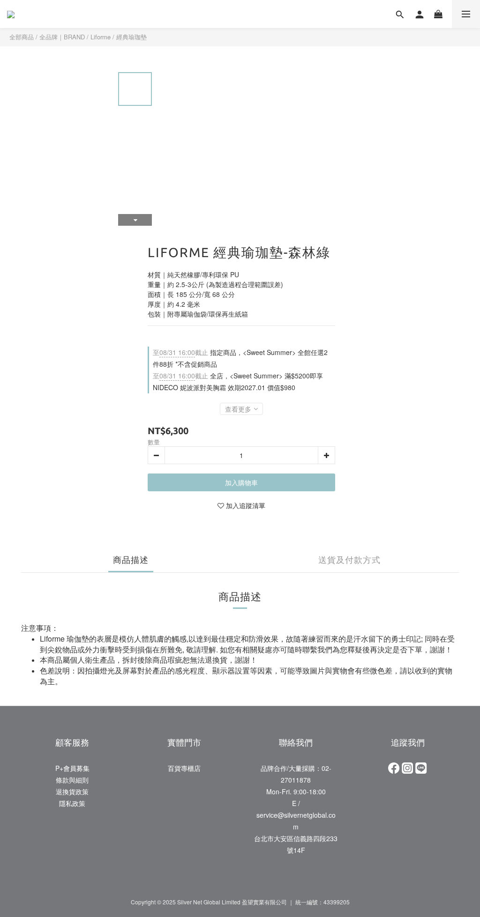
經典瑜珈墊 (131, 36)
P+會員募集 (72, 768)
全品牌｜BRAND (62, 36)
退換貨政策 (72, 791)
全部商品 (21, 36)
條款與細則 (72, 779)
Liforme (100, 36)
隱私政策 (72, 803)
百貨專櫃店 (184, 768)
